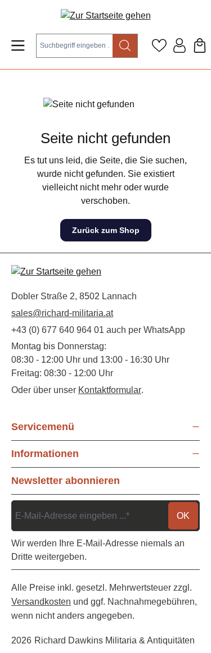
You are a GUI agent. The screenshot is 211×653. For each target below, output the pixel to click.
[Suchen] (125, 46)
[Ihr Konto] (179, 45)
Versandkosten (41, 601)
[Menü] (18, 45)
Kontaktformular (109, 390)
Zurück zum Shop (106, 230)
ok (183, 515)
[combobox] (74, 46)
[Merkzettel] (159, 45)
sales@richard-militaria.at (62, 313)
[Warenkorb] (199, 45)
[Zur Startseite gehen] (106, 15)
